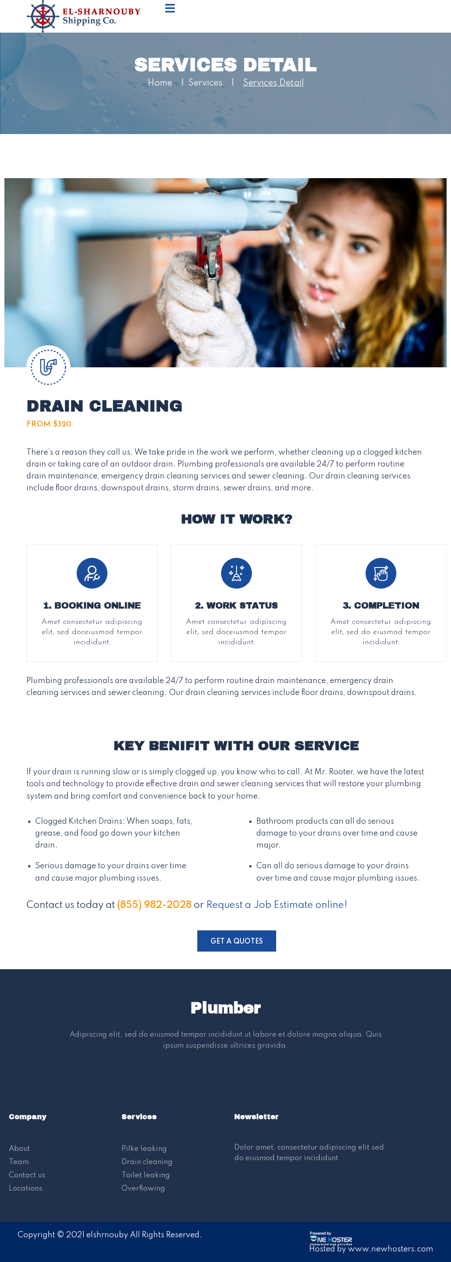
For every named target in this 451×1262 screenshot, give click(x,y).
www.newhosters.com (390, 1249)
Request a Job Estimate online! (276, 905)
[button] (236, 941)
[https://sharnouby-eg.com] (89, 16)
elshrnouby (107, 1235)
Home (160, 83)
